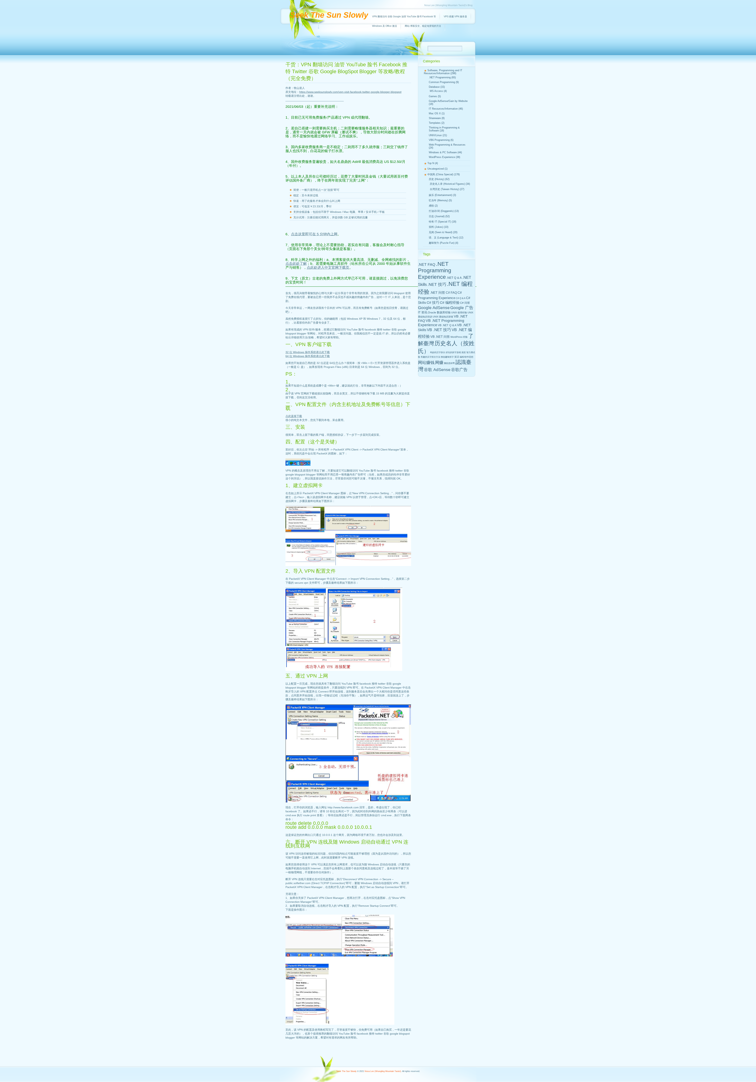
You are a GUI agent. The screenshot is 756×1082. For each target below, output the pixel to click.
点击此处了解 (296, 264)
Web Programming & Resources (447, 144)
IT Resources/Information (443, 108)
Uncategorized (435, 168)
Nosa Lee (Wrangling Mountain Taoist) (383, 1071)
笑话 (456, 356)
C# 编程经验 (450, 303)
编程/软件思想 (466, 357)
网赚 (439, 362)
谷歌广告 (459, 369)
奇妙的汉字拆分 (437, 352)
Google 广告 (461, 307)
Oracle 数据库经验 (439, 312)
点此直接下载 (293, 416)
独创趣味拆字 (447, 357)
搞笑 (463, 352)
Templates (435, 122)
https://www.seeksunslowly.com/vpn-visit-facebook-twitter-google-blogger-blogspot (350, 91)
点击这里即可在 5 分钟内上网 (314, 234)
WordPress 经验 (459, 337)
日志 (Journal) (437, 216)
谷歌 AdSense (437, 369)
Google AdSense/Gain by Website (448, 101)
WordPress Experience (442, 157)
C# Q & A (460, 298)
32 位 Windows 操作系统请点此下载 (307, 352)
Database (434, 86)
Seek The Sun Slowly (329, 15)
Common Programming (442, 82)
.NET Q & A (454, 277)
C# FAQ (451, 292)
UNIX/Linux (435, 135)
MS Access (436, 91)
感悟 (431, 205)
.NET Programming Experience (434, 270)
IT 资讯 (422, 312)
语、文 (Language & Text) (443, 237)
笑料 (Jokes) (436, 226)
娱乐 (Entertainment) (440, 195)
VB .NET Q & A (447, 325)
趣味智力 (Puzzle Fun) (441, 242)
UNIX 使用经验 (459, 312)
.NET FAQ (426, 264)
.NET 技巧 (436, 284)
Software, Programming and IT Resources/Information (443, 72)
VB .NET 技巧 (439, 330)
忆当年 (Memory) (438, 200)
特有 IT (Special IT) (440, 221)
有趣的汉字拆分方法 (430, 357)
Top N (430, 163)
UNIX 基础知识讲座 (443, 316)
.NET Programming (440, 77)
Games (433, 96)
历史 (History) (436, 179)
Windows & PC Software (443, 152)
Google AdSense (434, 307)
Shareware (435, 118)
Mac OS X (435, 113)
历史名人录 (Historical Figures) (447, 183)
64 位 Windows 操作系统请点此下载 (307, 356)
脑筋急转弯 (449, 363)
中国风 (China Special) (440, 174)
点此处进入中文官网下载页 (328, 268)
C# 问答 (465, 302)
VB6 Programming (439, 139)
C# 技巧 (433, 303)
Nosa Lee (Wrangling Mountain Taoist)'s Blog (448, 5)
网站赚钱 (426, 362)
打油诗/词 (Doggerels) (441, 211)
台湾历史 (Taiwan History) (444, 189)
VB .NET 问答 (440, 336)
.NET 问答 (437, 293)
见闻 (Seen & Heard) (440, 232)
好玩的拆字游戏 (453, 352)
